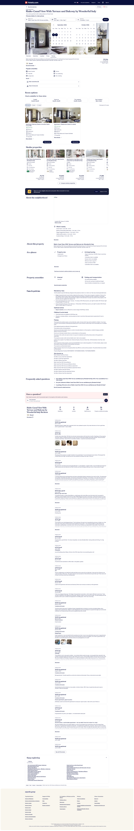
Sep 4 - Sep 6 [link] (99, 101)
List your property (85, 2)
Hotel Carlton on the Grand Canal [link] (75, 765)
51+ (106, 52)
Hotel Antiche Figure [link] (33, 770)
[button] (59, 31)
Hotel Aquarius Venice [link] (72, 779)
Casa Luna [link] (69, 775)
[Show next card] (108, 165)
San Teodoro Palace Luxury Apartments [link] (76, 777)
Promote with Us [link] (63, 806)
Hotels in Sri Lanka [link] (28, 814)
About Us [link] (96, 798)
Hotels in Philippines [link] (29, 798)
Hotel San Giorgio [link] (71, 769)
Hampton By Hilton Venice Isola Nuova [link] (37, 776)
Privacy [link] (78, 800)
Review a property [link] (46, 805)
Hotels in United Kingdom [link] (30, 816)
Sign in (107, 2)
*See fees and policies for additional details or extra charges (66, 271)
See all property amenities (60, 285)
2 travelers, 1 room (84, 20)
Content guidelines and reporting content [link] (84, 806)
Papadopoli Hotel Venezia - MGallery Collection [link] (39, 769)
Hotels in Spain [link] (28, 809)
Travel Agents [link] (62, 808)
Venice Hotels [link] (39, 785)
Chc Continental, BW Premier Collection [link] (37, 765)
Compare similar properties (68, 183)
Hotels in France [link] (28, 805)
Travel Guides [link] (97, 803)
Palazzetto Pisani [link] (32, 777)
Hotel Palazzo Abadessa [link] (33, 772)
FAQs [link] (43, 800)
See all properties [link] (32, 6)
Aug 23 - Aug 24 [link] (35, 101)
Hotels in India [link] (28, 812)
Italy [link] (30, 785)
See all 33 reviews (30, 65)
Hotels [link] (27, 785)
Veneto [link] (33, 785)
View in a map (58, 222)
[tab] (30, 761)
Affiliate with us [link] (63, 799)
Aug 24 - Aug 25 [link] (56, 101)
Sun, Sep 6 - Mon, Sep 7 (60, 20)
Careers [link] (95, 800)
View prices (47, 142)
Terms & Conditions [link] (81, 798)
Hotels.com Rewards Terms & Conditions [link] (83, 809)
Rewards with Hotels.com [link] (99, 805)
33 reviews (29, 417)
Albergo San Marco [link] (32, 767)
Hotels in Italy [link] (28, 807)
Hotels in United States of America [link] (32, 800)
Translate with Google (59, 606)
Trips (99, 2)
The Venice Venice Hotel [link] (72, 774)
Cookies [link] (78, 803)
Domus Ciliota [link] (31, 779)
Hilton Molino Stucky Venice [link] (34, 771)
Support (93, 2)
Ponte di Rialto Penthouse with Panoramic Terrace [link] (79, 767)
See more (56, 239)
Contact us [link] (44, 803)
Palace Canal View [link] (32, 775)
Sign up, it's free (103, 191)
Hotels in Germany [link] (29, 818)
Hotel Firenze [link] (70, 766)
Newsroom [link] (62, 802)
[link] (105, 7)
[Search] (106, 400)
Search (105, 19)
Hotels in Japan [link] (28, 803)
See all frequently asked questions (62, 387)
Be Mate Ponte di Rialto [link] (72, 772)
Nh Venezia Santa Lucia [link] (33, 766)
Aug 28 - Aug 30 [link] (77, 101)
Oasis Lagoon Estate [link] (32, 774)
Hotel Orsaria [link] (70, 770)
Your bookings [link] (45, 798)
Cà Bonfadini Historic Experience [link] (35, 780)
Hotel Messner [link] (70, 776)
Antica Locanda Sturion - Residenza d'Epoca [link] (77, 771)
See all (27, 78)
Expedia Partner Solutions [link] (65, 804)
